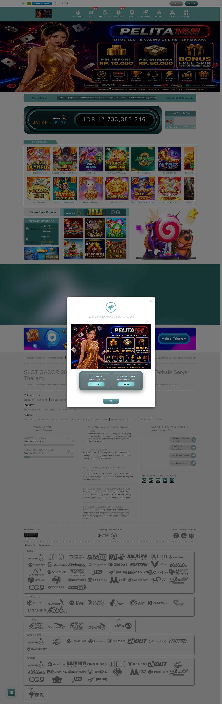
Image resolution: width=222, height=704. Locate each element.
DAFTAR (126, 384)
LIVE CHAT (96, 384)
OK (111, 401)
